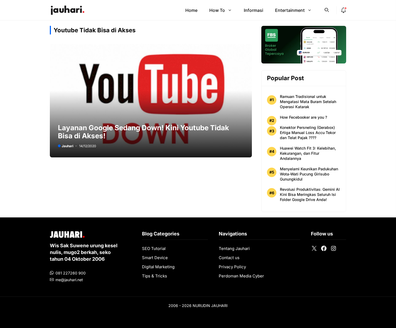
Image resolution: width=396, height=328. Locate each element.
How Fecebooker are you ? (303, 117)
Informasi (253, 10)
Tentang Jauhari (234, 248)
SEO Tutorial (154, 248)
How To (217, 10)
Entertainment (290, 10)
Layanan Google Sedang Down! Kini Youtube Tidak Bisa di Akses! (143, 132)
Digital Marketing (158, 266)
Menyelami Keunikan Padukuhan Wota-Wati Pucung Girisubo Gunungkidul (309, 174)
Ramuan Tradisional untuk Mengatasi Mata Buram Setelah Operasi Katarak (308, 101)
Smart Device (155, 257)
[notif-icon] (343, 10)
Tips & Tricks (154, 275)
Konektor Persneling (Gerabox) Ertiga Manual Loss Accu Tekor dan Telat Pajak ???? (308, 132)
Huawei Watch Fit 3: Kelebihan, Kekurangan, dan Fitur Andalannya (308, 153)
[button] (327, 9)
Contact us (229, 257)
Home (191, 10)
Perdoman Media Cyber (241, 275)
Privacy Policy (232, 266)
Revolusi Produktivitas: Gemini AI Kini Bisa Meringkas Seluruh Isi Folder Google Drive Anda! (310, 194)
